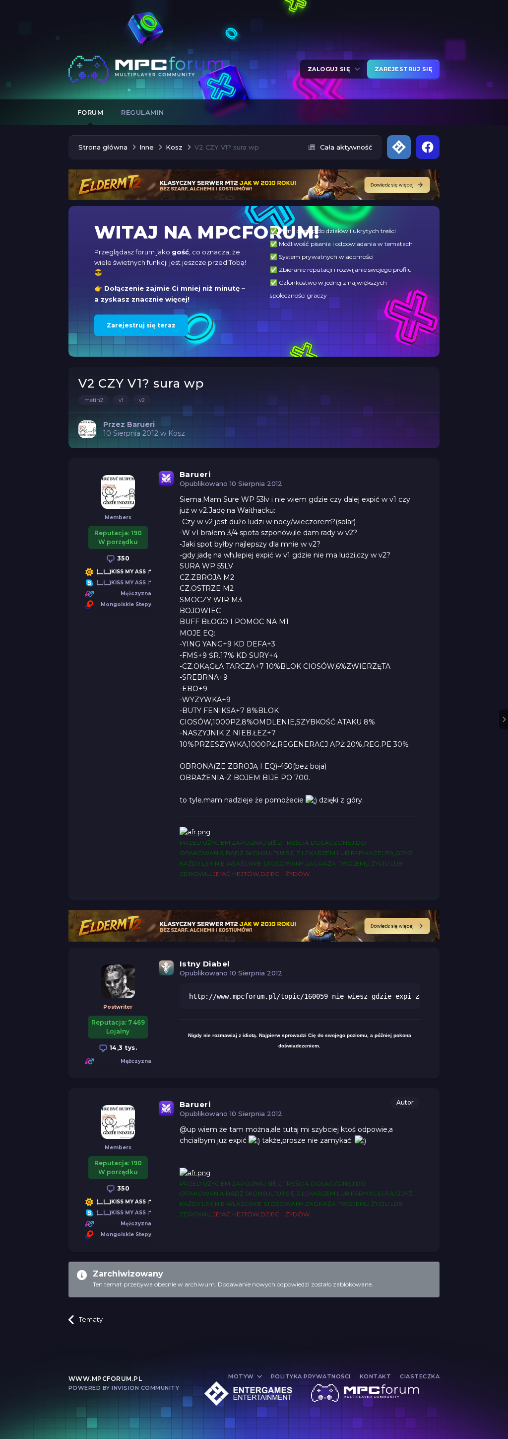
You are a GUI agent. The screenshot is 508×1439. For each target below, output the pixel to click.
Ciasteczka (420, 1376)
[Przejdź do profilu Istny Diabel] (118, 981)
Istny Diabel (205, 963)
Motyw (241, 1376)
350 (122, 558)
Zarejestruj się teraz (141, 325)
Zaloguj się (331, 69)
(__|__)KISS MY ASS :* (123, 571)
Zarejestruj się (404, 69)
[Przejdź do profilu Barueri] (87, 429)
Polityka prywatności (311, 1376)
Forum (90, 112)
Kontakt (375, 1376)
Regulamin (142, 112)
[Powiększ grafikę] (311, 800)
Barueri (195, 474)
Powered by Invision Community (124, 1387)
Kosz (176, 433)
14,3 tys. (122, 1047)
